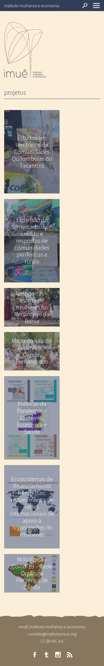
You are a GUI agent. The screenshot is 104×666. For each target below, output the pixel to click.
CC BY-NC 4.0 (52, 641)
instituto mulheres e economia (31, 5)
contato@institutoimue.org (52, 634)
